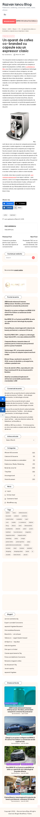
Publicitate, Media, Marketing (14, 464)
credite (14, 522)
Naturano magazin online (13, 661)
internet (18, 529)
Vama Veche (17, 554)
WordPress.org (12, 502)
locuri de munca (18, 532)
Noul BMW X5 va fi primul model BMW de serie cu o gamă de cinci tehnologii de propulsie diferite (20, 321)
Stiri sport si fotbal (11, 649)
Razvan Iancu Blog (16, 4)
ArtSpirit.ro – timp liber (12, 642)
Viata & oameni (10, 479)
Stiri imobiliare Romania (12, 630)
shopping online (18, 551)
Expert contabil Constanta (14, 623)
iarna (20, 525)
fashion (31, 522)
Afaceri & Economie (11, 452)
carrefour (24, 516)
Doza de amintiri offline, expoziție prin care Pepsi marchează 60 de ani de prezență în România (19, 370)
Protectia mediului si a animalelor (15, 460)
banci (14, 512)
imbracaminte (28, 525)
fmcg (7, 525)
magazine (28, 532)
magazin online (22, 535)
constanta (19, 519)
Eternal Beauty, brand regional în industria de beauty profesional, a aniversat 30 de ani (20, 329)
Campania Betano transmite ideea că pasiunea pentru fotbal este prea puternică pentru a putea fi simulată (19, 344)
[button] (9, 230)
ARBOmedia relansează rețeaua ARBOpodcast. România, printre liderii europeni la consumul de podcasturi (17, 304)
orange (23, 538)
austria (8, 512)
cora (7, 522)
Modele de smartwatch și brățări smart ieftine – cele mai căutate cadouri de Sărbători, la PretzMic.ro (19, 419)
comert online (9, 519)
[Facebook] (2, 399)
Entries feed (11, 495)
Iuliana (7, 417)
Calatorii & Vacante (11, 456)
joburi (24, 529)
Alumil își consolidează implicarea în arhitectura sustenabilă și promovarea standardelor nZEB (17, 379)
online (16, 538)
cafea (5, 215)
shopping (8, 551)
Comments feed (12, 499)
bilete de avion (23, 512)
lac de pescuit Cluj (11, 665)
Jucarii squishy (9, 668)
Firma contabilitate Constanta (15, 657)
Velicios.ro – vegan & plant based (16, 638)
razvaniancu (10, 226)
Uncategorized (10, 475)
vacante (8, 554)
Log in (9, 491)
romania (22, 548)
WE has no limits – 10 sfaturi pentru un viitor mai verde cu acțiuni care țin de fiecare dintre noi (20, 427)
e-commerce (22, 522)
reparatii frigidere (10, 672)
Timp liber (8, 472)
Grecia (13, 525)
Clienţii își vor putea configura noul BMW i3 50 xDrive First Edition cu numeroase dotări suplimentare (20, 312)
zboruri (25, 554)
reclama (26, 545)
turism (27, 551)
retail (15, 548)
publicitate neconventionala (13, 545)
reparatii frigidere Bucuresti (14, 626)
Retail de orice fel (8, 36)
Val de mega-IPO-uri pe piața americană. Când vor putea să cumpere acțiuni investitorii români (20, 352)
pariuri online (9, 541)
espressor (12, 215)
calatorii (16, 516)
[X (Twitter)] (2, 404)
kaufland (8, 532)
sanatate (29, 548)
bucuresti (8, 516)
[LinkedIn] (2, 409)
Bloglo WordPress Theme (23, 814)
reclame (8, 548)
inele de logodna (10, 645)
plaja (28, 541)
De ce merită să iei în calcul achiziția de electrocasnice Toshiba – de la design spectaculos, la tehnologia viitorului (20, 395)
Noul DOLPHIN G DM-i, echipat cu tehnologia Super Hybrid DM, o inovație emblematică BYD (20, 336)
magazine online (10, 535)
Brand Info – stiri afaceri (13, 634)
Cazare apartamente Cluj (13, 653)
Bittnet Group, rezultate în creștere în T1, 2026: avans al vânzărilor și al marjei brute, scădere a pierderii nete (19, 361)
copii (26, 519)
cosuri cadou (18, 270)
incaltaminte (9, 529)
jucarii (31, 529)
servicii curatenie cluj (11, 619)
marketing (8, 538)
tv (32, 551)
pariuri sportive (20, 541)
